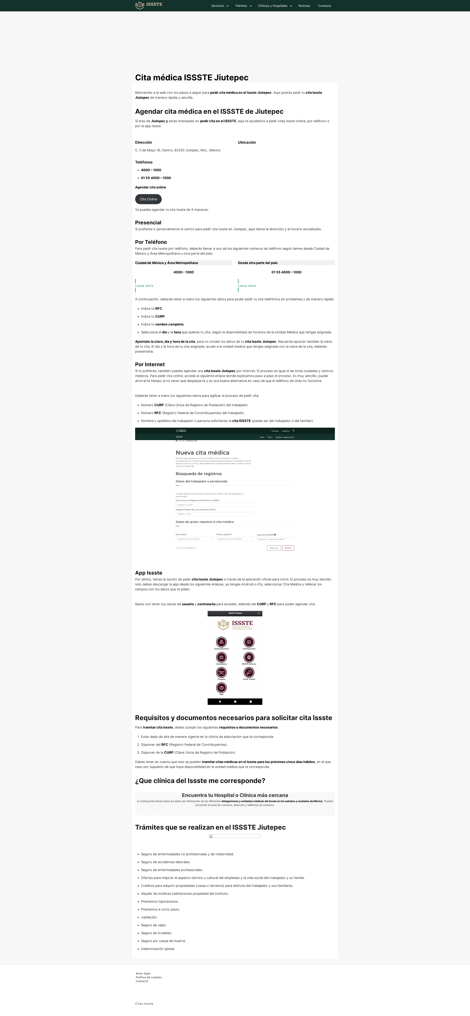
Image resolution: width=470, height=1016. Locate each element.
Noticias (304, 6)
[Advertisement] (235, 39)
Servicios (217, 6)
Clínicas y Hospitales (272, 6)
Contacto (324, 6)
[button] (183, 285)
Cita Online (148, 199)
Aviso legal (143, 973)
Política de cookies (149, 977)
